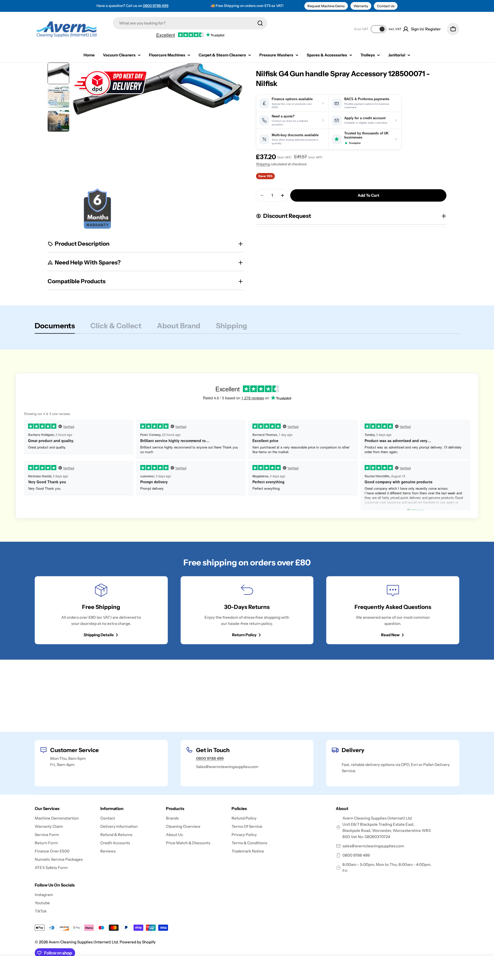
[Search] (260, 23)
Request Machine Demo (326, 6)
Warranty (361, 6)
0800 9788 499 (156, 5)
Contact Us (385, 6)
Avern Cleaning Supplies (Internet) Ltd (83, 942)
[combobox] (190, 23)
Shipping (263, 164)
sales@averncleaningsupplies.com (373, 845)
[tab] (55, 327)
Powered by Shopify (138, 942)
